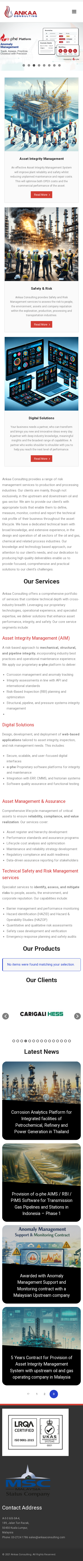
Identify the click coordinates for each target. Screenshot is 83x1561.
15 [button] (69, 1041)
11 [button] (53, 1041)
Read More (40, 194)
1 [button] (13, 1041)
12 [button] (57, 1041)
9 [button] (45, 1041)
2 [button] (17, 1041)
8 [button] (41, 1041)
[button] (5, 1016)
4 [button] (25, 1041)
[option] (41, 1014)
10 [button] (49, 1041)
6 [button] (33, 1041)
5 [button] (29, 1041)
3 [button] (21, 1041)
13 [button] (61, 1041)
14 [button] (65, 1041)
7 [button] (37, 1041)
